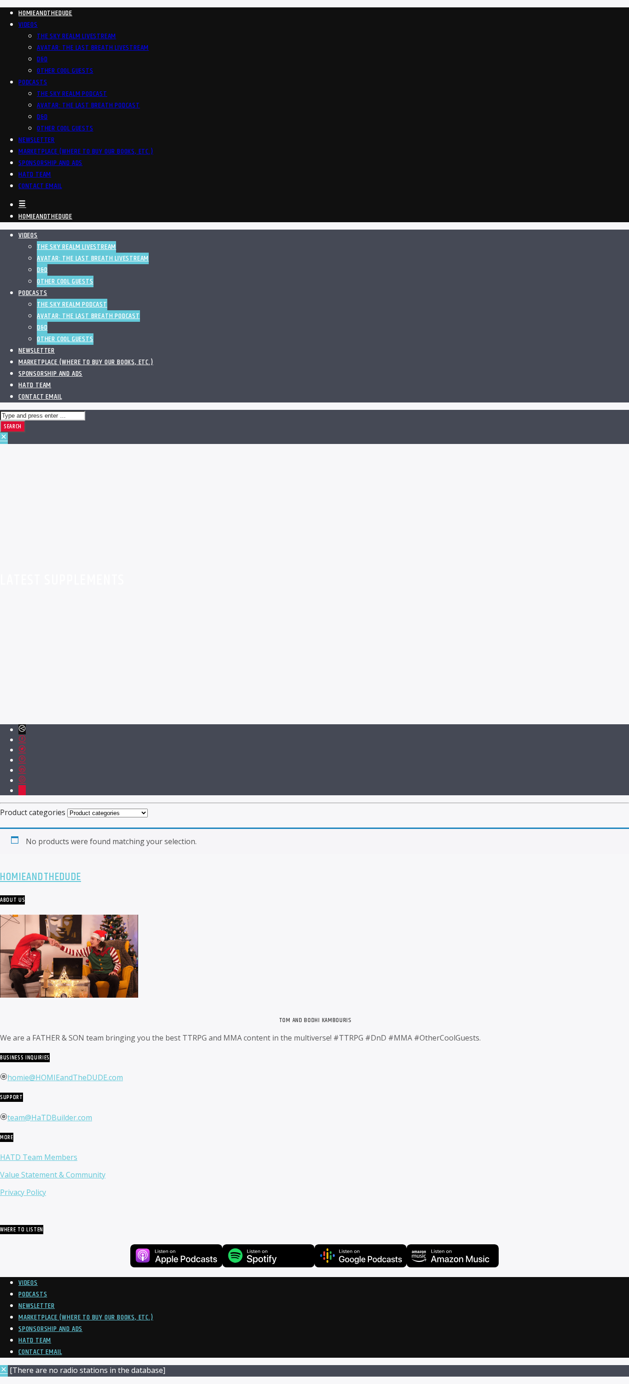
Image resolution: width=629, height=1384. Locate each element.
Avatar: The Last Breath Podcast (88, 105)
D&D (42, 59)
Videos (28, 24)
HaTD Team (34, 174)
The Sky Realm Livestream (76, 36)
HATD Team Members (38, 1157)
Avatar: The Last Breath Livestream (93, 47)
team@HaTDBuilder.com (49, 1117)
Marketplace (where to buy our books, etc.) (85, 151)
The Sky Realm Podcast (72, 94)
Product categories (32, 812)
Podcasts (32, 82)
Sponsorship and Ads (50, 163)
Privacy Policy (23, 1192)
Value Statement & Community (52, 1175)
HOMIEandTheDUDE (45, 13)
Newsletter (36, 140)
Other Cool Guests (65, 71)
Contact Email (40, 186)
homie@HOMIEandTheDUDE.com (65, 1077)
